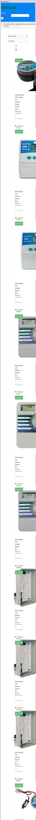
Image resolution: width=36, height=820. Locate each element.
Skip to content (5, 2)
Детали (20, 126)
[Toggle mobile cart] (4, 13)
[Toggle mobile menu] (1, 13)
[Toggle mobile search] (3, 13)
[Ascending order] (27, 36)
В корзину (17, 126)
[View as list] (16, 50)
